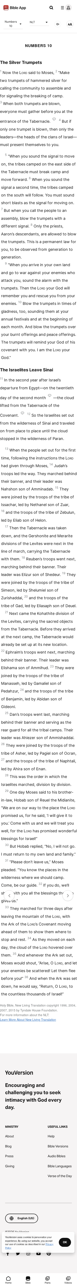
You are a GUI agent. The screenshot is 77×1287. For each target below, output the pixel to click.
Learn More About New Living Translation (28, 1019)
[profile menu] (65, 7)
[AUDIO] (57, 24)
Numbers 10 (11, 24)
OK (65, 1242)
